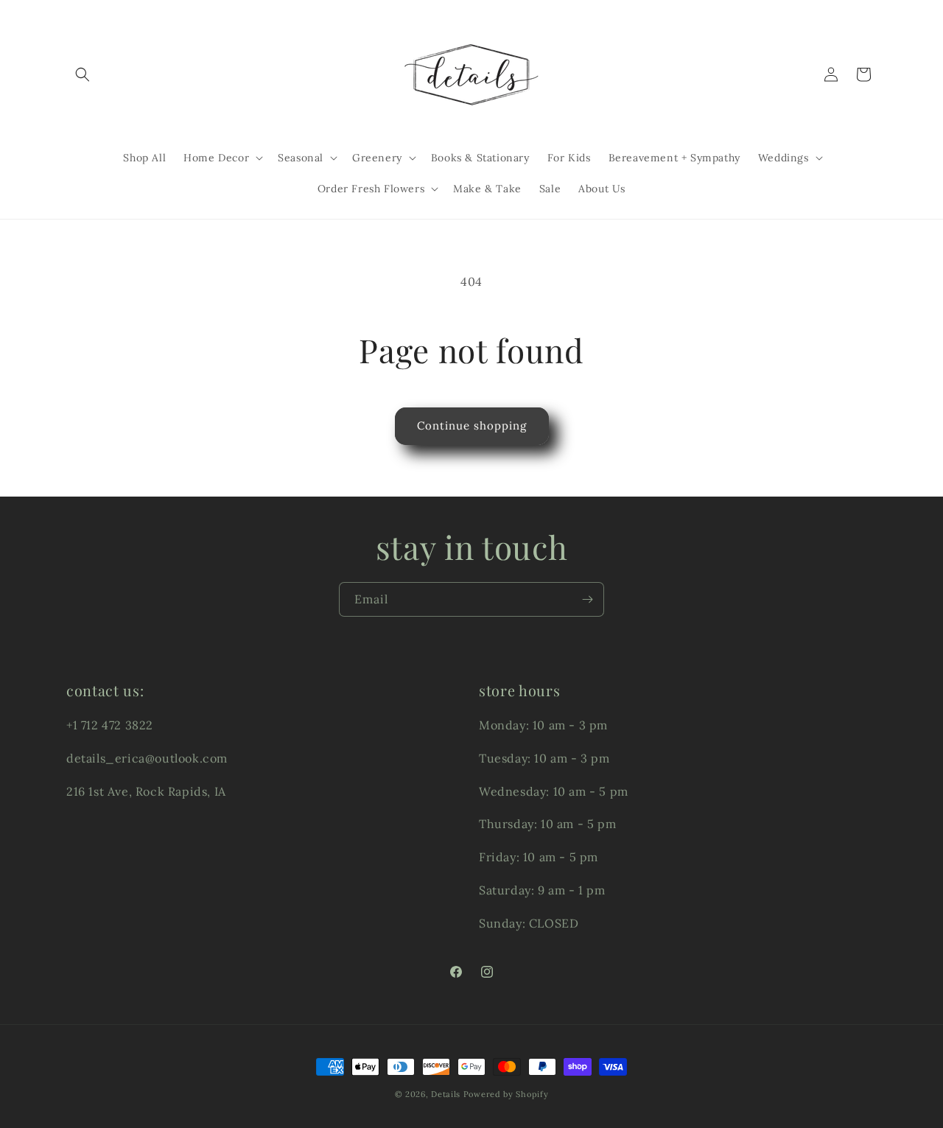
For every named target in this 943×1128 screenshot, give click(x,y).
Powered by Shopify (506, 1094)
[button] (82, 74)
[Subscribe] (587, 599)
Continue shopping (472, 425)
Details (445, 1094)
